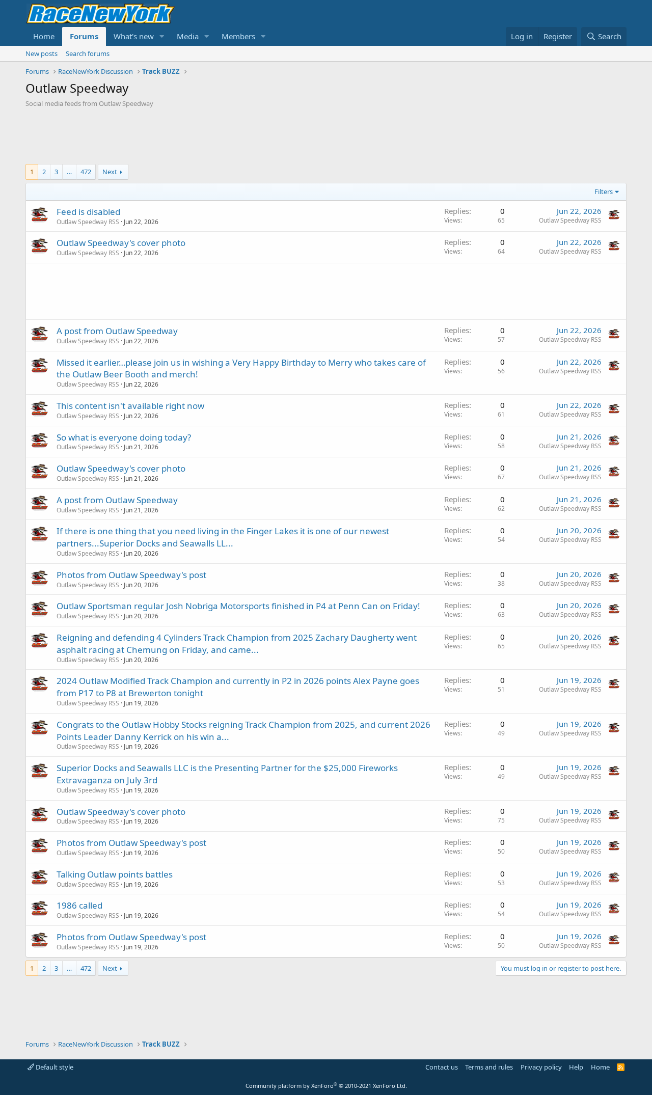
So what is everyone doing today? (124, 437)
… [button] (69, 171)
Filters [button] (603, 191)
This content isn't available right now (130, 406)
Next (109, 171)
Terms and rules (489, 1067)
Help (576, 1067)
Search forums (88, 53)
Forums (84, 36)
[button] (162, 36)
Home (44, 36)
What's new (134, 36)
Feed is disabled (88, 211)
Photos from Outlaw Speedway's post (131, 575)
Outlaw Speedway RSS (88, 221)
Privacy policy (541, 1067)
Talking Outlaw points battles (115, 874)
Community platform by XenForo (326, 1085)
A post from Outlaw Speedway (117, 331)
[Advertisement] (326, 136)
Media (188, 36)
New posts (41, 53)
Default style (53, 1067)
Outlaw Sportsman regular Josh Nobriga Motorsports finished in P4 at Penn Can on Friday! (238, 606)
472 (85, 171)
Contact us (441, 1067)
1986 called (79, 905)
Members (238, 36)
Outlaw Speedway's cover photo (121, 243)
